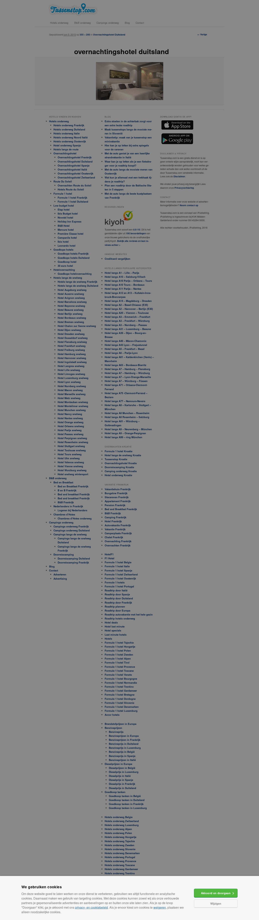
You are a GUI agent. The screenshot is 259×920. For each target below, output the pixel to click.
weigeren (159, 907)
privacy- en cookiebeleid (91, 907)
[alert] (129, 460)
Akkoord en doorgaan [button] (216, 893)
